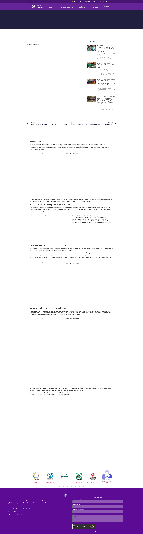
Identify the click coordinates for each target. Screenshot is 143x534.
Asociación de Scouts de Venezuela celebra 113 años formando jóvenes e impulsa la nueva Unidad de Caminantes (106, 48)
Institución (107, 6)
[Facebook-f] (100, 1)
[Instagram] (103, 1)
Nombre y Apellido (77, 499)
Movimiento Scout (52, 6)
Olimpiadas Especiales (93, 483)
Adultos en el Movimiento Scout (67, 6)
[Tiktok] (110, 1)
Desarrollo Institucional (94, 6)
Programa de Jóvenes (82, 6)
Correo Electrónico (77, 504)
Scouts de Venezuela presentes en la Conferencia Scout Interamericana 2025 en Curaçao (106, 65)
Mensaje (74, 514)
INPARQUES (79, 483)
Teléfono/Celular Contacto (79, 509)
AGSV (106, 483)
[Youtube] (107, 1)
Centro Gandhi (64, 483)
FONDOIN (36, 483)
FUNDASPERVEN (50, 483)
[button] (30, 1)
